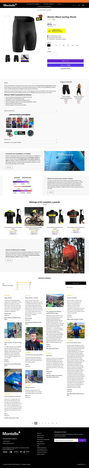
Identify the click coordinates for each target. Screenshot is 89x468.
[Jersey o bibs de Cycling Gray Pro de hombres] (55, 216)
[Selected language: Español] (83, 5)
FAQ (38, 445)
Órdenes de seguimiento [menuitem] (44, 6)
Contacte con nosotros (42, 452)
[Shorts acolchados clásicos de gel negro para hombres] (66, 89)
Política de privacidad (41, 447)
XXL (64, 45)
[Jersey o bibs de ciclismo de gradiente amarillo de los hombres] (34, 216)
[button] (83, 5)
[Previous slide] (5, 221)
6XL (49, 48)
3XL (68, 45)
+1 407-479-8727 (6, 441)
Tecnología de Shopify (25, 464)
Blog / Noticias (40, 441)
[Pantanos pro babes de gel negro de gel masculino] (79, 89)
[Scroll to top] (86, 465)
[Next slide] (84, 221)
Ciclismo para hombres (33, 3)
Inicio (39, 9)
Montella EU (17, 464)
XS (48, 45)
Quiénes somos (40, 435)
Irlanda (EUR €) (81, 464)
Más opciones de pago (65, 68)
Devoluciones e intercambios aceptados (12, 142)
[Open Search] (73, 5)
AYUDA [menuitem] (59, 3)
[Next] (8, 16)
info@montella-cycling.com (8, 443)
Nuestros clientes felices (9, 110)
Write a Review (76, 283)
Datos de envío (7, 139)
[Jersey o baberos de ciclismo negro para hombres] (13, 216)
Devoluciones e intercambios (43, 439)
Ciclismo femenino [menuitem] (49, 3)
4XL (72, 45)
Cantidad (49, 51)
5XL (77, 45)
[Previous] (5, 16)
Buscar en (39, 433)
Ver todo (44, 204)
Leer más (9, 167)
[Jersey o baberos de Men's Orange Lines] (75, 216)
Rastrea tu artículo (41, 454)
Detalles (6, 82)
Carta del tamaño (40, 443)
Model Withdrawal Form (42, 450)
